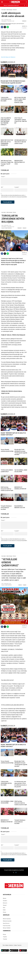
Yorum (3, 176)
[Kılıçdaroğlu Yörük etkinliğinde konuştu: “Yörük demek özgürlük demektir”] (14, 71)
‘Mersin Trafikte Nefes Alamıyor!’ (11, 5)
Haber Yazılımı (17, 945)
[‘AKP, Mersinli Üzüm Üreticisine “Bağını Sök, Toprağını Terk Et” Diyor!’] (7, 153)
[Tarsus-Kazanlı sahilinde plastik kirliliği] (7, 442)
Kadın (4, 909)
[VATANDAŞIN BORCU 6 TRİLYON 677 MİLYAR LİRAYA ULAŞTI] (20, 133)
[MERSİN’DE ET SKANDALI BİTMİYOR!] (20, 480)
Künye (4, 934)
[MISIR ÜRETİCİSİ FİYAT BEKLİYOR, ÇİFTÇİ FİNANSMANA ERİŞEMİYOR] (7, 133)
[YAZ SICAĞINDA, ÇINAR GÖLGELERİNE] (20, 463)
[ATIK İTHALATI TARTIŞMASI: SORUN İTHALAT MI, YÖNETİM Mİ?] (20, 111)
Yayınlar (5, 936)
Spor (4, 907)
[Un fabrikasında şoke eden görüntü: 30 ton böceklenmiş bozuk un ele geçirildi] (20, 774)
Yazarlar (5, 939)
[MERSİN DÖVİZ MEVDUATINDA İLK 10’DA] (20, 153)
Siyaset (4, 905)
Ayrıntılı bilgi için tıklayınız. (8, 57)
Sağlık (24, 584)
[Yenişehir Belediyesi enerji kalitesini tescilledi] (7, 499)
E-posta (17, 187)
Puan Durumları (6, 925)
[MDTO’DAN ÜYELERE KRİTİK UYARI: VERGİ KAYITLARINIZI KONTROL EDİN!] (20, 90)
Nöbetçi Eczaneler (7, 921)
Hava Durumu (6, 923)
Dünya (4, 912)
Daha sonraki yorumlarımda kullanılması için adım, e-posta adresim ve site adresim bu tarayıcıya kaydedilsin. (14, 196)
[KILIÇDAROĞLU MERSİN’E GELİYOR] (20, 499)
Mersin (24, 228)
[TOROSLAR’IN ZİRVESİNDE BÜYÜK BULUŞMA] (7, 90)
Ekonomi (24, 21)
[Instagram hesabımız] (16, 872)
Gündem (5, 900)
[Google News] (24, 28)
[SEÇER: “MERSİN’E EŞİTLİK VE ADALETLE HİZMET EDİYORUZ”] (14, 423)
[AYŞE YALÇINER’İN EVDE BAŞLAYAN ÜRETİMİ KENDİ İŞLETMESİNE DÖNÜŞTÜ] (7, 111)
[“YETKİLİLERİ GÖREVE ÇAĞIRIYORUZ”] (7, 463)
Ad (2, 187)
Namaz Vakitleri (6, 928)
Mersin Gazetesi (7, 918)
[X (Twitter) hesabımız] (13, 872)
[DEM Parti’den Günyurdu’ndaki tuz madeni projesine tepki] (7, 480)
